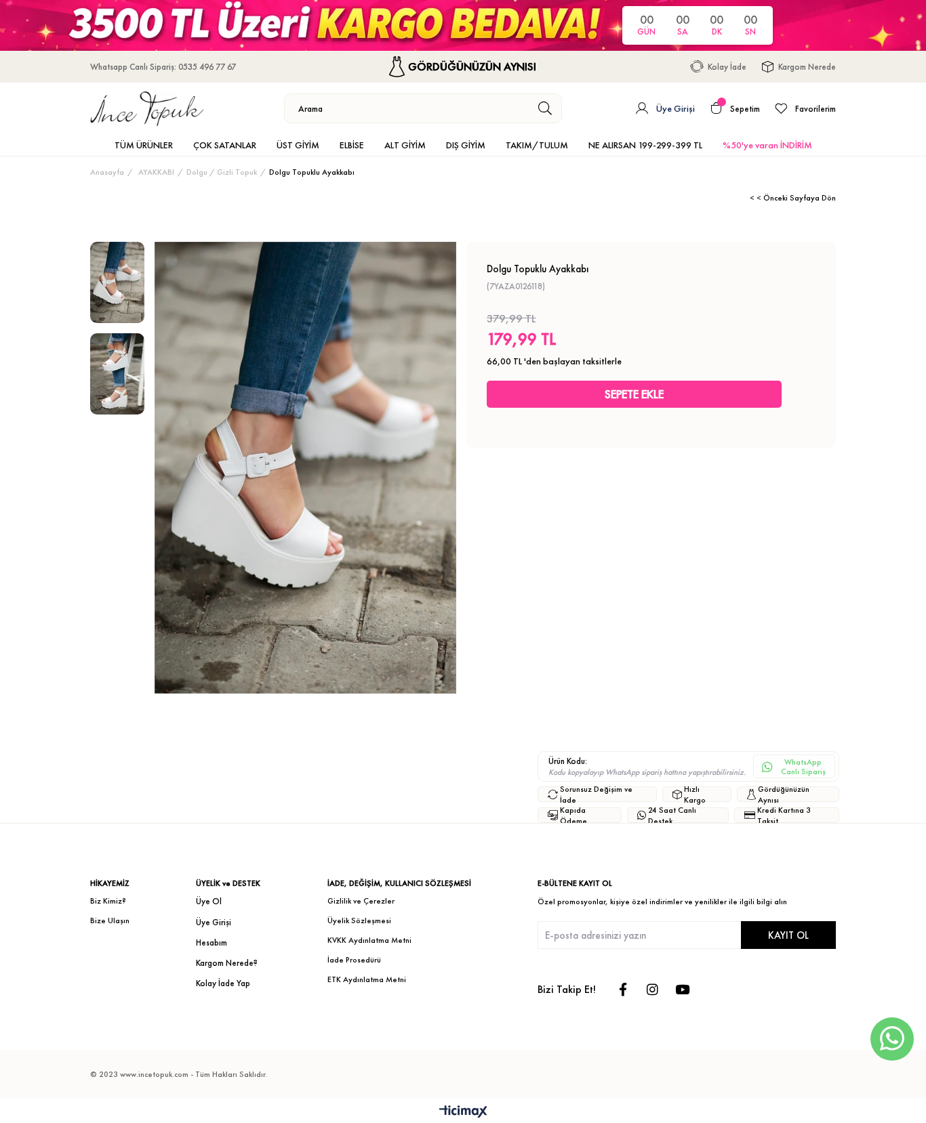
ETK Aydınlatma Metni (366, 979)
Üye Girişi (213, 922)
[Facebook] (622, 989)
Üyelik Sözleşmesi (359, 920)
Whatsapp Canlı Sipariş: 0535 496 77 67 (163, 66)
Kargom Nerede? (227, 963)
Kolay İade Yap (223, 983)
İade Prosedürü (354, 959)
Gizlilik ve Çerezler (361, 900)
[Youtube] (682, 989)
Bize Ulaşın (109, 920)
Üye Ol (209, 901)
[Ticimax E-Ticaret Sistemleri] (463, 1112)
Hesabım (211, 942)
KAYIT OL (788, 935)
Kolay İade (727, 66)
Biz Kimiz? (108, 900)
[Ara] (545, 108)
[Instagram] (652, 989)
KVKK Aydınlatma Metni (369, 940)
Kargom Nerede (807, 66)
